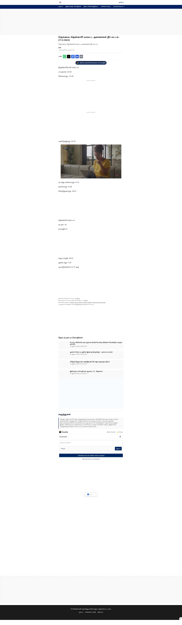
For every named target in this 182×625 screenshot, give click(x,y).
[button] (60, 2)
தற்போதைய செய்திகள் (73, 6)
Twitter (76, 302)
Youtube (85, 302)
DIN (59, 48)
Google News (103, 302)
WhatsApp (85, 300)
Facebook (72, 302)
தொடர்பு (100, 612)
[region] (91, 21)
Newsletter (77, 298)
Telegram (90, 302)
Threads (94, 302)
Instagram (80, 302)
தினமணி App (78, 304)
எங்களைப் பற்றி (90, 612)
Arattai (97, 302)
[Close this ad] (180, 618)
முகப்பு (121, 2)
